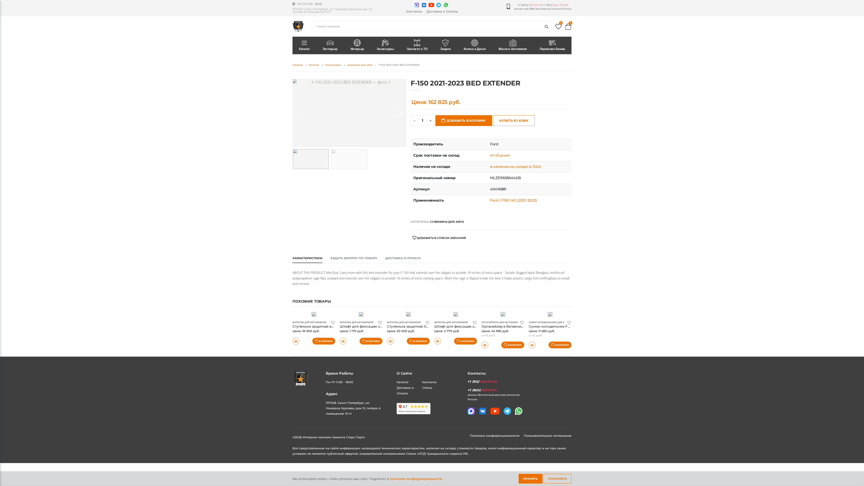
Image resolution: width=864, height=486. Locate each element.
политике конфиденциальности (416, 479)
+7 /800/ (529, 5)
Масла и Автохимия (513, 49)
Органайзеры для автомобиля (501, 322)
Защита (445, 49)
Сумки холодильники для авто (549, 322)
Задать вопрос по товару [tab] (353, 258)
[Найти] (547, 26)
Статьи (427, 387)
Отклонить (557, 478)
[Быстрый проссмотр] (295, 341)
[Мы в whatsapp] (446, 5)
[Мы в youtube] (431, 5)
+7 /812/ (555, 5)
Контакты (414, 11)
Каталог (304, 49)
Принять (530, 478)
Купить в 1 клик (513, 121)
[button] (558, 27)
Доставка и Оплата (442, 11)
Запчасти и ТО (417, 49)
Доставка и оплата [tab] (403, 258)
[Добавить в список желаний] (333, 322)
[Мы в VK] (424, 5)
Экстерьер (330, 49)
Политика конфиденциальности (495, 435)
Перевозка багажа (552, 49)
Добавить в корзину (466, 121)
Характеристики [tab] (307, 258)
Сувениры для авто (360, 64)
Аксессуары (385, 49)
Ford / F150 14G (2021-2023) (513, 200)
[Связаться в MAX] (417, 5)
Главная (297, 64)
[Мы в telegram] (438, 5)
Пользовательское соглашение (548, 435)
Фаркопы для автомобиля (309, 322)
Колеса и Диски (475, 49)
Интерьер (357, 49)
